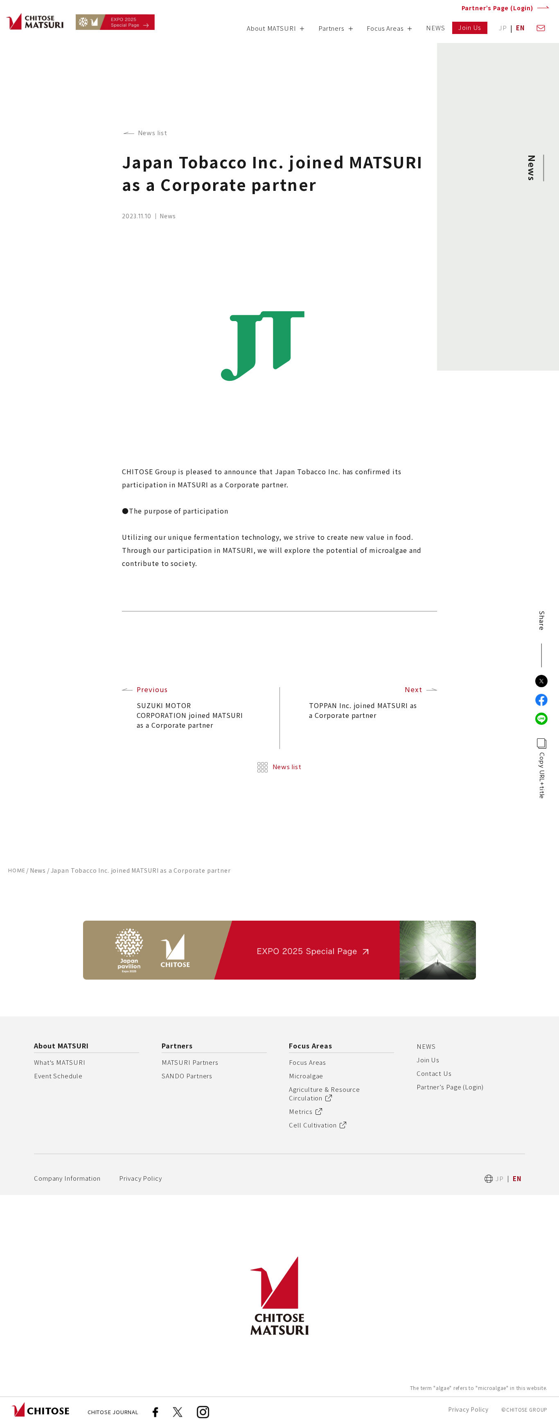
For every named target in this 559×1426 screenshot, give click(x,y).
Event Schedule (58, 1075)
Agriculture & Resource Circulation (324, 1093)
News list (152, 133)
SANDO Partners (187, 1075)
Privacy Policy (140, 1178)
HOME (16, 871)
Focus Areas (307, 1062)
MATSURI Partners (190, 1062)
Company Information (67, 1178)
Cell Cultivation (312, 1124)
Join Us (428, 1059)
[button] (275, 31)
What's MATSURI (60, 1062)
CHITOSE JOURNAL (113, 1412)
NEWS (426, 1046)
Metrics (300, 1111)
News (38, 870)
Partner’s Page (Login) (497, 8)
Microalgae (306, 1075)
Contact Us (434, 1073)
